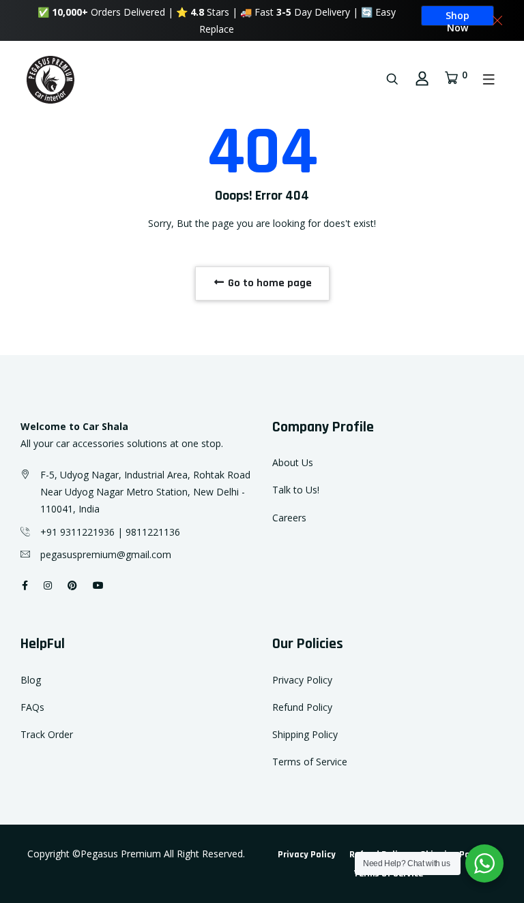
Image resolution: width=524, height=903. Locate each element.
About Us (292, 462)
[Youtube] (98, 585)
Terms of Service (309, 761)
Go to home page (268, 283)
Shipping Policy (305, 734)
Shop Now (457, 17)
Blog (30, 679)
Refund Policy (302, 707)
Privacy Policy (302, 679)
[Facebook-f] (24, 585)
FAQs (32, 707)
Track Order (46, 734)
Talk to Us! (295, 489)
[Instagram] (47, 585)
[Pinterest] (72, 585)
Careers (289, 517)
